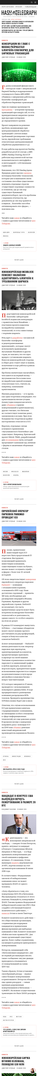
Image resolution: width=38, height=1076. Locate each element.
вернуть (15, 863)
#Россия (19, 7)
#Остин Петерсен (8, 1020)
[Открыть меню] (35, 2)
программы (7, 110)
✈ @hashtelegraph (30, 7)
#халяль (16, 475)
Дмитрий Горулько (8, 57)
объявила (11, 405)
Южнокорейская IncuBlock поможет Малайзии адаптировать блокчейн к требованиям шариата (18, 276)
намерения (31, 579)
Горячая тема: (11, 19)
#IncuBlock (15, 471)
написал (6, 913)
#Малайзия (25, 471)
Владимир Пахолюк (9, 809)
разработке (17, 338)
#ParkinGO (27, 756)
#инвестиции (16, 756)
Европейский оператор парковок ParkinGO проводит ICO (15, 514)
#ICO (4, 760)
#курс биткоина (8, 7)
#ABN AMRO (6, 232)
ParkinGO (6, 585)
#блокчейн (31, 232)
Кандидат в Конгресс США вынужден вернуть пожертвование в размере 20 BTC (19, 800)
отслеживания (12, 440)
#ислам (5, 471)
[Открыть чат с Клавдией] (33, 1071)
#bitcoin (19, 1016)
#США (4, 1016)
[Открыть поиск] (32, 2)
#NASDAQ (5, 236)
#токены (5, 756)
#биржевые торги (18, 232)
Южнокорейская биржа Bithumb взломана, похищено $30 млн (16, 1061)
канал (17, 218)
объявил (17, 727)
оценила (27, 173)
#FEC (11, 1016)
